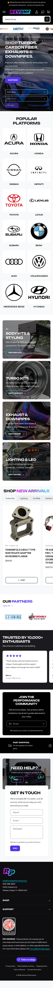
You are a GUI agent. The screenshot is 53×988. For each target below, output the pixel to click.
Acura (14, 153)
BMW (39, 245)
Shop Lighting (14, 474)
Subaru (14, 245)
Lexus (39, 215)
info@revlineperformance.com (15, 881)
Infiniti (38, 184)
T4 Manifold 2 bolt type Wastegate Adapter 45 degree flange (20, 553)
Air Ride (36, 498)
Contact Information (34, 969)
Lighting (24, 498)
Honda (38, 153)
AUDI (14, 276)
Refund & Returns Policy (26, 966)
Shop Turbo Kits (15, 393)
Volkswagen (39, 276)
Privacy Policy (10, 966)
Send (15, 848)
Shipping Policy (42, 966)
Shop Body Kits (14, 352)
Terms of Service (19, 969)
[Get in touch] (43, 12)
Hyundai (39, 306)
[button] (4, 12)
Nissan (14, 184)
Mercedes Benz (14, 306)
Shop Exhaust (14, 434)
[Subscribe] (43, 724)
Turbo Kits (10, 498)
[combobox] (26, 19)
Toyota (14, 215)
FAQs (16, 779)
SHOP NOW (13, 80)
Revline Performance (29, 975)
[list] (26, 617)
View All (6, 606)
